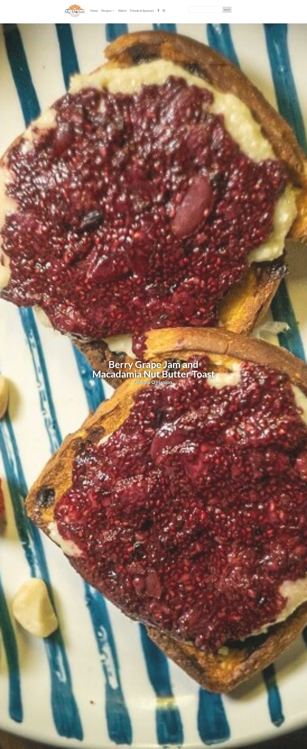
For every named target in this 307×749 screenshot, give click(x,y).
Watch (122, 10)
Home (94, 10)
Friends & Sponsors (142, 10)
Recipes (106, 10)
